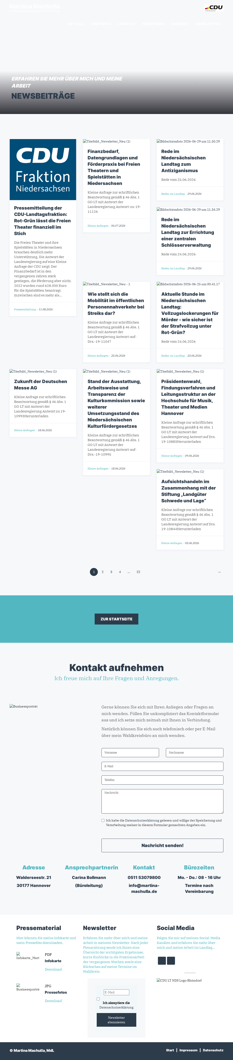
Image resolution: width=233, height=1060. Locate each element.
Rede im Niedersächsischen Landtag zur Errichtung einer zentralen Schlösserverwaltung (187, 232)
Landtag (126, 24)
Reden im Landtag (173, 193)
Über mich (101, 24)
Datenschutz (213, 1050)
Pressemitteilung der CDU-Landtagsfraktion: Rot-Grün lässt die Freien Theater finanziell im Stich (42, 220)
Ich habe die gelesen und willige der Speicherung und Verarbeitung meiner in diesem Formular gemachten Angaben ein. (164, 822)
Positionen (153, 24)
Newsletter (207, 24)
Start (170, 1050)
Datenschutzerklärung (142, 820)
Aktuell (76, 24)
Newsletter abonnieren (116, 1020)
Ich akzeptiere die (116, 1005)
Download (54, 969)
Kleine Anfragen (98, 225)
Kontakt (180, 24)
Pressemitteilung (25, 309)
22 (138, 572)
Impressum (189, 1050)
